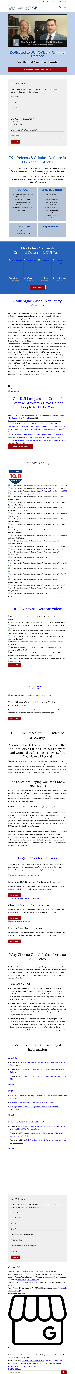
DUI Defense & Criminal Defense (37, 159)
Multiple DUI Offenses (22, 202)
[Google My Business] (37, 1345)
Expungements (52, 226)
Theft (51, 212)
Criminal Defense (52, 189)
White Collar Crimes (51, 218)
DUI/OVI (15, 122)
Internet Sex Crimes (52, 199)
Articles (12, 1057)
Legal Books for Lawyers (37, 858)
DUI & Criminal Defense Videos (37, 609)
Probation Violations (51, 207)
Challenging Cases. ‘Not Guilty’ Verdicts (37, 303)
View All (15, 665)
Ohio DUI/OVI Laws (22, 204)
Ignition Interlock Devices (23, 199)
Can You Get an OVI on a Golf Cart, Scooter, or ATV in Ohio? (31, 1102)
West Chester (63, 1)
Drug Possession (22, 231)
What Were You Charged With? (22, 119)
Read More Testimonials (20, 447)
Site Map (11, 1369)
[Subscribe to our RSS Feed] (30, 1121)
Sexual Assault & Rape (52, 210)
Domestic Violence (52, 194)
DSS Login (18, 1369)
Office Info (21, 1280)
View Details (14, 719)
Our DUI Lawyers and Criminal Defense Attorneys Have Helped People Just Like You (37, 402)
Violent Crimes (51, 215)
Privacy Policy (25, 1358)
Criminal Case (17, 124)
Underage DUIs (23, 210)
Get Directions (32, 1280)
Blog (10, 1121)
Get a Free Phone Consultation (37, 69)
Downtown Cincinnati (52, 1)
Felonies (51, 197)
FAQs (11, 1091)
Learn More (37, 287)
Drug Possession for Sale (22, 233)
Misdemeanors (51, 204)
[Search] (64, 1372)
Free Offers (37, 687)
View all (11, 1084)
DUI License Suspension (22, 197)
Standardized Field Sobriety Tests (22, 207)
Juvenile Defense (51, 202)
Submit (15, 142)
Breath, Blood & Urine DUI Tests (22, 194)
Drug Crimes (23, 226)
